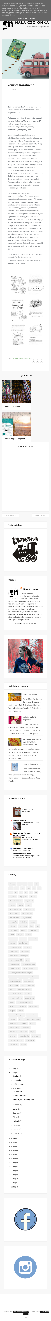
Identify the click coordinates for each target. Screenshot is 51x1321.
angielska (13, 897)
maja (15, 1117)
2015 (13, 1174)
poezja (12, 990)
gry (38, 926)
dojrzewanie (27, 918)
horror (23, 930)
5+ (8, 90)
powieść (27, 994)
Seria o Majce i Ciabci (33, 1019)
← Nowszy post (10, 515)
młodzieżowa (14, 964)
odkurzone (34, 977)
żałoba (23, 1044)
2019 (13, 1158)
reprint (21, 1011)
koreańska (13, 939)
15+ (23, 888)
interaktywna (33, 930)
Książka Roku (23, 943)
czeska (21, 905)
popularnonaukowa (24, 990)
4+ (10, 892)
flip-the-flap (23, 926)
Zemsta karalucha (20, 1096)
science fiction (32, 1015)
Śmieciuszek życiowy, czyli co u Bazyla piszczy (26, 834)
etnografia (13, 922)
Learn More (22, 18)
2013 (13, 1183)
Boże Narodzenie (15, 901)
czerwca (16, 1113)
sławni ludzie (14, 1023)
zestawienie (14, 1044)
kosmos (23, 939)
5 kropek (16, 807)
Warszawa (26, 1028)
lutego (16, 1129)
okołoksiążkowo (15, 981)
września (17, 1088)
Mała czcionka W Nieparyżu (29, 718)
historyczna (13, 930)
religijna (12, 1011)
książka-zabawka (15, 947)
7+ (26, 892)
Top (26, 1317)
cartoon (12, 905)
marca (15, 1125)
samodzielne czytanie (23, 358)
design (28, 905)
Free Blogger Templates (21, 1311)
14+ (17, 888)
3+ (39, 888)
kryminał (12, 943)
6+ (21, 892)
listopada (17, 1080)
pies (22, 985)
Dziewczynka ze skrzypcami (23, 1100)
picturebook (14, 985)
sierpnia (16, 1105)
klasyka (20, 935)
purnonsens (33, 1006)
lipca (15, 1109)
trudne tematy (14, 1028)
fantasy (32, 922)
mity (27, 960)
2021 (13, 1150)
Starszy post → (40, 515)
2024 (13, 1138)
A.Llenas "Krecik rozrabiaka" (27, 810)
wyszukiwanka (24, 1036)
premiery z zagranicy (25, 1002)
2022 (13, 1146)
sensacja (13, 1019)
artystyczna (23, 897)
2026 (13, 1068)
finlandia (13, 926)
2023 (13, 1142)
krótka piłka (33, 939)
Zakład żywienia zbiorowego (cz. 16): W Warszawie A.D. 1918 (26, 857)
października (18, 1084)
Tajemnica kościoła (12, 406)
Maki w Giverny (19, 820)
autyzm (32, 897)
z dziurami (35, 1036)
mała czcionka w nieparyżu (19, 956)
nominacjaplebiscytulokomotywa (21, 973)
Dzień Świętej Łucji (30, 695)
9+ (36, 892)
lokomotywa (14, 952)
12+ (37, 884)
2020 (13, 1154)
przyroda (23, 1006)
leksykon (27, 947)
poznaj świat (29, 998)
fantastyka (23, 922)
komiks (28, 935)
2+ (34, 888)
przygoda (13, 1006)
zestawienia (30, 1040)
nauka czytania (15, 968)
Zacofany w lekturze (22, 854)
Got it (32, 18)
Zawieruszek (17, 1092)
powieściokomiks (15, 994)
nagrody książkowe (28, 964)
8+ (31, 892)
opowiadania (28, 981)
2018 (13, 1162)
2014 (13, 1179)
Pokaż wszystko (38, 861)
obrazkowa (23, 977)
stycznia (16, 1133)
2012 (13, 1187)
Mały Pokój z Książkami (22, 848)
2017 (13, 1166)
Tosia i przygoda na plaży (14, 439)
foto (31, 926)
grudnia (16, 1076)
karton (12, 935)
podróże (31, 985)
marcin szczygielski (16, 960)
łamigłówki (25, 952)
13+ (11, 888)
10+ (25, 884)
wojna (32, 1032)
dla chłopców (29, 909)
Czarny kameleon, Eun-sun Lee (30, 823)
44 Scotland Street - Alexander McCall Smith (30, 838)
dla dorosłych (14, 914)
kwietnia (16, 1121)
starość (24, 1023)
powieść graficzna (16, 998)
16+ (29, 888)
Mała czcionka (30, 589)
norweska (13, 977)
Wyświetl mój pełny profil (25, 624)
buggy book (29, 901)
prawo (12, 1002)
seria (20, 1019)
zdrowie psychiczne (16, 1040)
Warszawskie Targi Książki (18, 1032)
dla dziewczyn (27, 914)
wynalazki (13, 1036)
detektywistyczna (15, 909)
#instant (12, 884)
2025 (13, 1073)
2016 (13, 1171)
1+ (19, 884)
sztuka (32, 1023)
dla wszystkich (14, 918)
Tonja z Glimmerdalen (32, 764)
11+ (31, 884)
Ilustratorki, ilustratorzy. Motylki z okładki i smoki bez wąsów (32, 742)
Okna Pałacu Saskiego (21, 850)
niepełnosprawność (29, 968)
